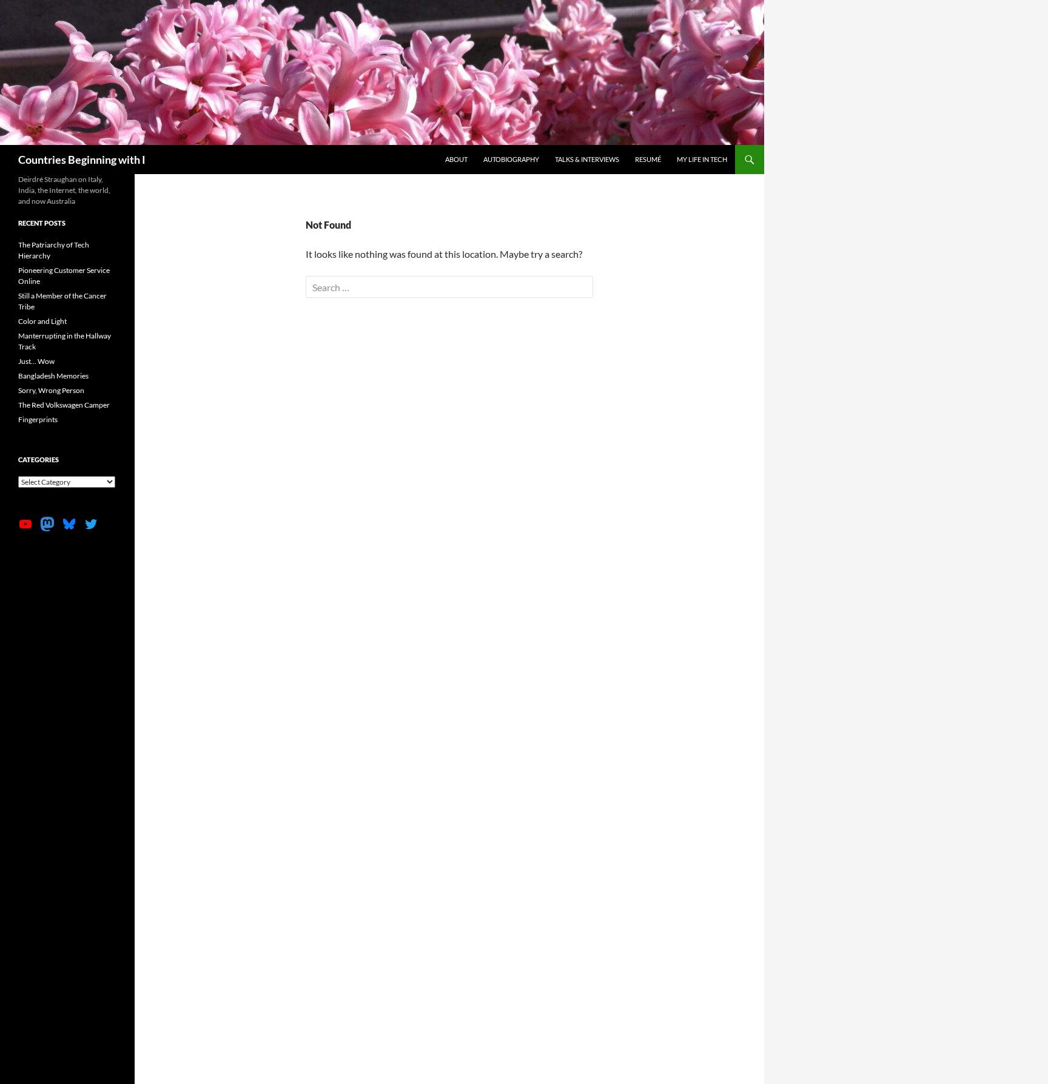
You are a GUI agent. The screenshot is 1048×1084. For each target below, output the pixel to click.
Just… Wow (36, 361)
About (456, 159)
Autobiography (511, 159)
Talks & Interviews (587, 159)
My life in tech (702, 159)
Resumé (648, 159)
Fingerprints (38, 419)
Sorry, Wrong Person (51, 390)
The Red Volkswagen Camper (64, 404)
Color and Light (42, 321)
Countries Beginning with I (82, 159)
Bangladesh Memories (53, 375)
